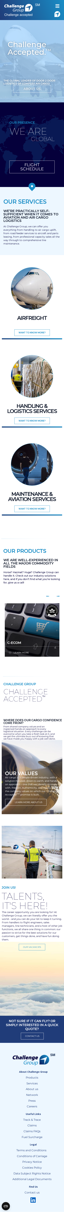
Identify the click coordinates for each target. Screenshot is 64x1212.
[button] (57, 6)
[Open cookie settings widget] (6, 1206)
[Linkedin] (33, 1200)
